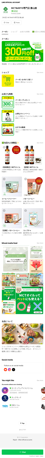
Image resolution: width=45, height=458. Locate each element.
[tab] (5, 31)
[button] (17, 22)
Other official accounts (25, 440)
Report (15, 440)
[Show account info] (14, 11)
